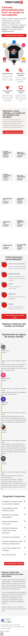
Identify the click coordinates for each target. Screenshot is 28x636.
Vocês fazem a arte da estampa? (11, 537)
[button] (14, 502)
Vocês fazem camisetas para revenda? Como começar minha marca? (10, 530)
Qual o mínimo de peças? (9, 554)
